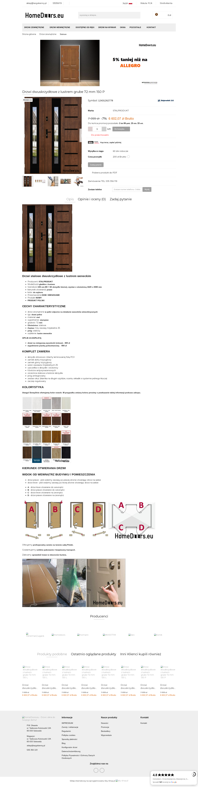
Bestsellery (105, 731)
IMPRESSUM (67, 723)
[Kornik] (137, 635)
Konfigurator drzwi (69, 747)
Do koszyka (119, 129)
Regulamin (66, 731)
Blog (63, 743)
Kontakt (151, 27)
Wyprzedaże (106, 735)
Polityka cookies (68, 735)
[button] (67, 717)
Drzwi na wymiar (107, 27)
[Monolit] (163, 635)
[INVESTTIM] (86, 635)
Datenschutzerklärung (71, 751)
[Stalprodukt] (166, 100)
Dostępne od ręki (85, 27)
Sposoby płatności (69, 739)
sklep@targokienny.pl (36, 745)
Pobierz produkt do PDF (104, 172)
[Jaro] (112, 635)
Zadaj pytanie (96, 165)
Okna (123, 27)
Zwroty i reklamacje (70, 727)
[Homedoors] (35, 635)
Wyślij (147, 189)
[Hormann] (60, 635)
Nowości (104, 723)
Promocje (105, 727)
